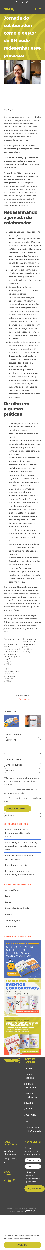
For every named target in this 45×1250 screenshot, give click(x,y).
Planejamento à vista (16, 865)
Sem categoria (12, 920)
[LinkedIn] (9, 1181)
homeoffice (24, 506)
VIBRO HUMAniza (31, 1095)
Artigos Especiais (14, 890)
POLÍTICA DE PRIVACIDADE (33, 1129)
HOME (29, 1068)
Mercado (9, 914)
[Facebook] (5, 1181)
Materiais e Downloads (17, 908)
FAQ (28, 1121)
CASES (29, 1103)
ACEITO (23, 1244)
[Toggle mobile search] (35, 9)
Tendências (11, 926)
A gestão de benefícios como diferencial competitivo (12, 672)
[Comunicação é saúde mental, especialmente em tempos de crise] (33, 716)
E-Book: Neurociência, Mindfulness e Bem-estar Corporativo (18, 833)
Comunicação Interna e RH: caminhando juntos (29, 643)
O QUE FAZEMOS (31, 1086)
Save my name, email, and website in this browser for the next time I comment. (22, 781)
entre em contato (19, 622)
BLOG (29, 1109)
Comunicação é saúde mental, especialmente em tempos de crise (21, 846)
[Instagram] (14, 1181)
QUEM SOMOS (30, 1076)
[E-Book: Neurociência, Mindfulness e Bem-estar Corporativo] (12, 716)
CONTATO (31, 1115)
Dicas (8, 902)
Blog (7, 896)
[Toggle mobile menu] (40, 9)
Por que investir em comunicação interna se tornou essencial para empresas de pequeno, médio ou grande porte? (12, 649)
